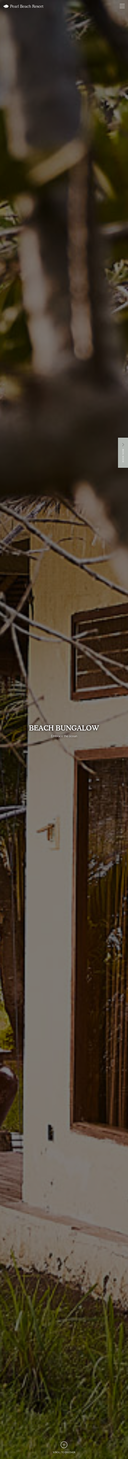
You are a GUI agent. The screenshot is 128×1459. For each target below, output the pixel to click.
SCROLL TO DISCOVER (64, 1452)
